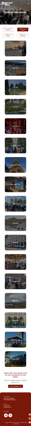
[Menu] (28, 3)
